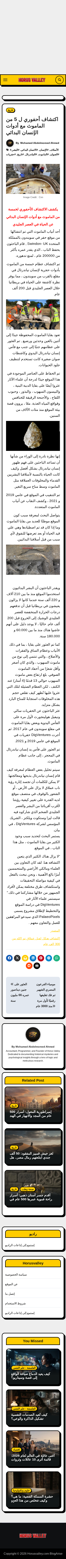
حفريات (10, 154)
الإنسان (43, 149)
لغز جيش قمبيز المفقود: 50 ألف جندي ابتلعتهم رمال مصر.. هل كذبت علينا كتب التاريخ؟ (31, 1157)
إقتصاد (16, 1449)
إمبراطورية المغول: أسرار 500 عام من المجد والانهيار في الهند (31, 1114)
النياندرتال (30, 154)
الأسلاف (54, 149)
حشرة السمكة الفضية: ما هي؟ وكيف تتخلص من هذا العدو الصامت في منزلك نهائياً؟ (32, 1500)
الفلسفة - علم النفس (24, 1367)
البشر (15, 149)
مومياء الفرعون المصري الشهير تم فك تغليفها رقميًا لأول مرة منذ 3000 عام (45, 995)
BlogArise (56, 1553)
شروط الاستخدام (15, 1303)
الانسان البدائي (28, 149)
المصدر (55, 930)
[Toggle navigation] (5, 80)
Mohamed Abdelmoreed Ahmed (39, 142)
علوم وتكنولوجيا (21, 1490)
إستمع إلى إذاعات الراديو (20, 1245)
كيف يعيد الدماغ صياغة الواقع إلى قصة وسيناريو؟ (30, 1376)
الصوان (54, 154)
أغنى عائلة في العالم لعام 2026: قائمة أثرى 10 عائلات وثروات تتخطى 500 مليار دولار (33, 1459)
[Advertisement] (33, 40)
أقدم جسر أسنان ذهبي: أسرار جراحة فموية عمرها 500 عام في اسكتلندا (32, 1199)
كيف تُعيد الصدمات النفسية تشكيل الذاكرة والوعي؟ (29, 1416)
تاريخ (10, 110)
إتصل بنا (10, 1293)
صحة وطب (28, 1189)
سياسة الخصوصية (16, 1274)
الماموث (42, 154)
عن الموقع (11, 1284)
